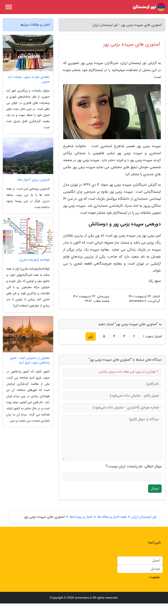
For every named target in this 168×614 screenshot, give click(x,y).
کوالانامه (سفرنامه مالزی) (34, 260)
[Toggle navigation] (9, 7)
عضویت (154, 577)
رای (90, 336)
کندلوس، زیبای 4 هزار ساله (33, 180)
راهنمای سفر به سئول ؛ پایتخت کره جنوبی (29, 79)
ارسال (155, 488)
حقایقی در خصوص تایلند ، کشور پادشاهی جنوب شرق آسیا (30, 360)
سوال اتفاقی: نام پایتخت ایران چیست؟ (134, 466)
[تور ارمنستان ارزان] (149, 7)
